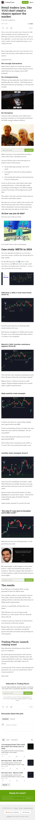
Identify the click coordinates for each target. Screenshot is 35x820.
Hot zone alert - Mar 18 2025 (11, 761)
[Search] (32, 740)
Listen (31, 23)
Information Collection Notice (18, 698)
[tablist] (8, 719)
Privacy (16, 808)
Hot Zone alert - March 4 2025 (12, 773)
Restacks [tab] (12, 719)
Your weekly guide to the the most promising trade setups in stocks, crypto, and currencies (13, 763)
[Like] (3, 28)
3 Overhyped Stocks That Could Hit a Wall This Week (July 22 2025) (13, 746)
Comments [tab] (5, 719)
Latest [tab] (8, 740)
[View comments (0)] (7, 28)
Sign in (31, 2)
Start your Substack (13, 812)
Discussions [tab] (14, 740)
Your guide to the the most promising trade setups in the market (12, 751)
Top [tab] (3, 740)
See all (5, 785)
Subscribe (25, 2)
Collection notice (28, 808)
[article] (17, 751)
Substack (9, 816)
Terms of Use (25, 697)
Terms (20, 808)
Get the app (25, 812)
